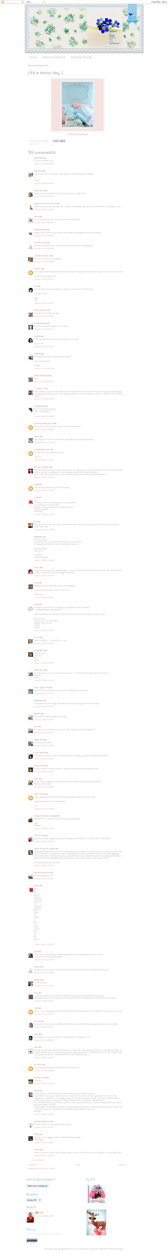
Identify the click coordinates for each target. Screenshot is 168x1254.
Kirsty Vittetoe (39, 753)
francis (36, 886)
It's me (36, 637)
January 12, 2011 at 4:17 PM (43, 694)
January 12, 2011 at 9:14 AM (44, 316)
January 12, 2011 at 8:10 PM (43, 772)
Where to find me (53, 57)
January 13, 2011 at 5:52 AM (44, 1001)
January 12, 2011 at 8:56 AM (44, 262)
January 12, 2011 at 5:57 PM (44, 720)
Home (33, 57)
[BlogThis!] (56, 141)
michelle (37, 336)
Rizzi (36, 993)
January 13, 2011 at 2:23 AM (44, 879)
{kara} (36, 217)
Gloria (36, 583)
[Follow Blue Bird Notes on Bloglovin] (37, 1187)
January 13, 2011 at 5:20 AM (44, 973)
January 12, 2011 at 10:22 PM (44, 809)
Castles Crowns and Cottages (44, 849)
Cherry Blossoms (40, 310)
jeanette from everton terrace (45, 204)
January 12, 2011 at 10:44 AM (44, 442)
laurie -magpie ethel (41, 687)
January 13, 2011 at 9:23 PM (44, 1156)
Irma (36, 497)
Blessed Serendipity (41, 376)
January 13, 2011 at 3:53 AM (44, 960)
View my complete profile (45, 1216)
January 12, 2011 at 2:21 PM (44, 598)
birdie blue (38, 171)
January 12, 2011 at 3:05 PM (44, 663)
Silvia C (36, 567)
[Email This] (54, 141)
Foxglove (37, 967)
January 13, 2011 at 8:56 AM (44, 1040)
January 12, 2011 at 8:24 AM (44, 223)
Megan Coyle (38, 740)
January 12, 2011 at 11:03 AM (44, 460)
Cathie (36, 1134)
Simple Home (39, 670)
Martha (37, 1150)
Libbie (36, 484)
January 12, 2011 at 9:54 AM (44, 381)
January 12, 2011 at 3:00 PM (44, 643)
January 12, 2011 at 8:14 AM (43, 164)
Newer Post (33, 1165)
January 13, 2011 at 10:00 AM (44, 1058)
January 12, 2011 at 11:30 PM (44, 828)
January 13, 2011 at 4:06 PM (44, 1143)
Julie (36, 1008)
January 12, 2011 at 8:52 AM (44, 249)
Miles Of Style (39, 835)
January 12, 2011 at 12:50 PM (44, 560)
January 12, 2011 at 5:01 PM (43, 706)
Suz (35, 286)
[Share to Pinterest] (64, 141)
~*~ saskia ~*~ (39, 389)
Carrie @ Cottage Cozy (42, 1121)
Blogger (121, 1249)
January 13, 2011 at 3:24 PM (44, 1127)
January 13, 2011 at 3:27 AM (44, 944)
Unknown (37, 269)
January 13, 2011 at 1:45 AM (43, 865)
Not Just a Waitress (41, 467)
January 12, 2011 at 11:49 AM (44, 514)
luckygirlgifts (38, 650)
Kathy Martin (39, 191)
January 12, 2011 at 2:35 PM (44, 630)
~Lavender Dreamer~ (41, 256)
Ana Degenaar (39, 406)
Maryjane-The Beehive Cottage (45, 816)
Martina (37, 1021)
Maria (36, 604)
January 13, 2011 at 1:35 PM (43, 1114)
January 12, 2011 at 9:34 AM (44, 347)
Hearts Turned (39, 794)
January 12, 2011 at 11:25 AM (44, 477)
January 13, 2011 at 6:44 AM (44, 1027)
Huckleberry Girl (40, 243)
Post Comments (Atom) (46, 1169)
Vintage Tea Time (40, 323)
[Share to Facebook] (61, 141)
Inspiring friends (81, 57)
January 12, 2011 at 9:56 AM (44, 399)
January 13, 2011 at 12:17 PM (44, 1084)
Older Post (122, 1165)
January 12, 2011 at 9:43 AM (44, 369)
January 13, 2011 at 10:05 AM (44, 1071)
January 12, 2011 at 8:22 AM (44, 210)
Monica (36, 437)
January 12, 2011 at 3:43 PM (44, 680)
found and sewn (39, 1078)
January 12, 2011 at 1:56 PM (44, 576)
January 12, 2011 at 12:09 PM (44, 530)
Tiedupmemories (40, 230)
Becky (36, 779)
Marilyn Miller (39, 766)
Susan (36, 1091)
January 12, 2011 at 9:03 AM (44, 303)
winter (36, 144)
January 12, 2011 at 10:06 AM (44, 416)
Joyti (36, 952)
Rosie (36, 1047)
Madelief (37, 354)
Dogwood (37, 714)
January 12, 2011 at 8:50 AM (44, 236)
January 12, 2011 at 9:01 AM (44, 279)
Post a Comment (37, 1160)
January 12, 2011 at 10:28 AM (44, 429)
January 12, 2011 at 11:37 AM (44, 490)
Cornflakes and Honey (41, 873)
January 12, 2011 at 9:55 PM (44, 787)
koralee (40, 1213)
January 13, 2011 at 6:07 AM (44, 1014)
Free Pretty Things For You (43, 423)
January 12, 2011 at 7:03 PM (44, 746)
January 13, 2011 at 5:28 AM (44, 986)
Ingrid (36, 1034)
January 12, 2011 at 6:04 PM (44, 733)
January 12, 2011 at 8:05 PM (44, 759)
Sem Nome (38, 1065)
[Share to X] (59, 141)
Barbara (37, 980)
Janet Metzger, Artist (42, 450)
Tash (35, 727)
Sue (35, 522)
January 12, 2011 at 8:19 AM (44, 196)
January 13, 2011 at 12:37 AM (44, 841)
